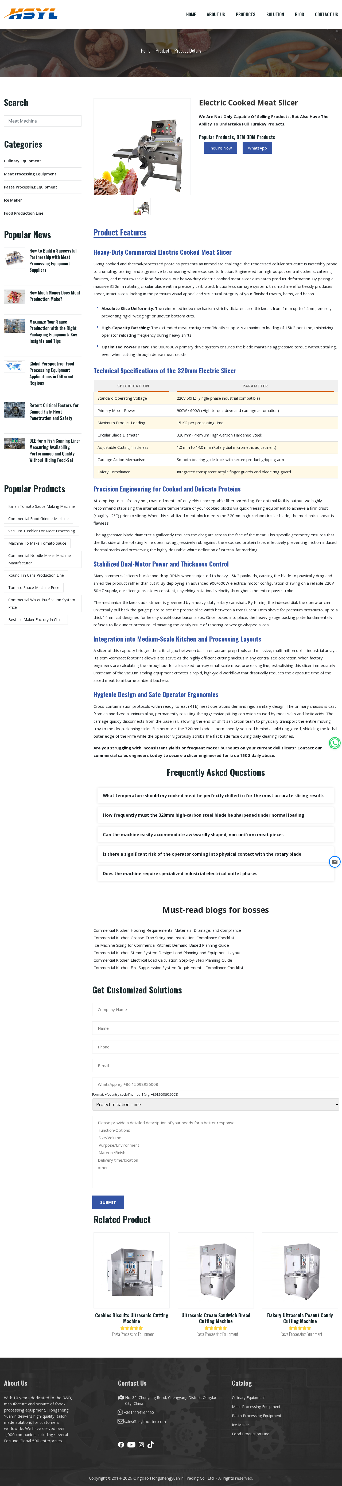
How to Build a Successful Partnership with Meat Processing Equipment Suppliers (52, 260)
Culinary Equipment (22, 160)
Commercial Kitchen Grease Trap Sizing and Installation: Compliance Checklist (164, 937)
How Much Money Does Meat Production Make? (54, 295)
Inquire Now (220, 148)
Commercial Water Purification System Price (41, 603)
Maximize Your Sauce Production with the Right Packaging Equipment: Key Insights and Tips (53, 331)
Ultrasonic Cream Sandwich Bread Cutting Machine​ (215, 1318)
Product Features (120, 233)
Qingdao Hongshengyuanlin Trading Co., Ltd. (174, 1478)
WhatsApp (257, 148)
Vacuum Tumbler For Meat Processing (41, 530)
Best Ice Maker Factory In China (36, 619)
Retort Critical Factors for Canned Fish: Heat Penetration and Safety (54, 411)
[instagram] (141, 1444)
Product (162, 50)
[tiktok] (150, 1444)
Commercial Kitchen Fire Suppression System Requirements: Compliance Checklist (168, 967)
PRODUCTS (246, 14)
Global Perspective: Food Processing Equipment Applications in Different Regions (51, 373)
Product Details (187, 50)
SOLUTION (275, 14)
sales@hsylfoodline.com (145, 1421)
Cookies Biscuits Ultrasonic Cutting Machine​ (131, 1318)
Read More (131, 1276)
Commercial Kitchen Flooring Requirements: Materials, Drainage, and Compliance (167, 930)
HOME (191, 14)
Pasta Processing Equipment (30, 187)
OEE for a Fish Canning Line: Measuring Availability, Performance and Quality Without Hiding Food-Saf (54, 450)
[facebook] (121, 1444)
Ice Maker (13, 200)
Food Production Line (23, 213)
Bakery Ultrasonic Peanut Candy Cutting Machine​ (300, 1318)
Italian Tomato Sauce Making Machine (41, 506)
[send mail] (335, 862)
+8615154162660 (139, 1412)
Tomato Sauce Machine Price (33, 587)
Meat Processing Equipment (30, 173)
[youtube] (131, 1444)
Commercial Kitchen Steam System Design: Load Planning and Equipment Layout (167, 952)
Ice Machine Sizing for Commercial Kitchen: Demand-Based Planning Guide (161, 945)
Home (146, 50)
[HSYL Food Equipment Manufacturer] (30, 13)
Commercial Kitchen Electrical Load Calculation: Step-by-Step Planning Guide (163, 960)
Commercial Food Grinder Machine (38, 518)
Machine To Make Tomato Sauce (37, 543)
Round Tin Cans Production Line (36, 575)
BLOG (299, 14)
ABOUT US (216, 14)
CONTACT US (326, 14)
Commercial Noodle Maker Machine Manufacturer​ (39, 559)
